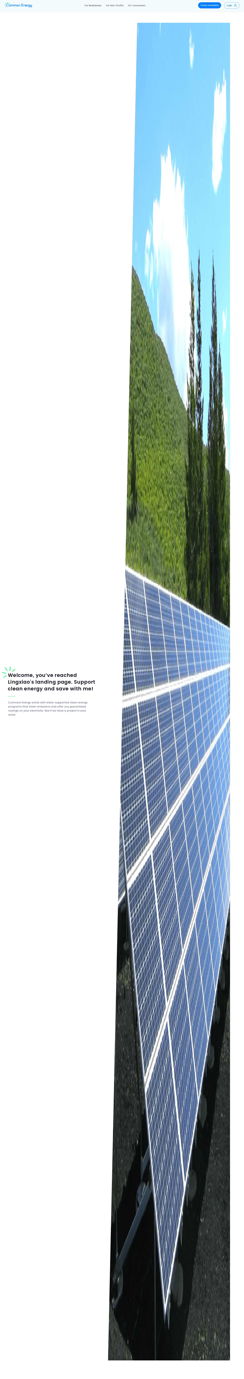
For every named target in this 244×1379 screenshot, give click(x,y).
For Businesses (93, 5)
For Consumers (137, 5)
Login (229, 5)
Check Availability (209, 5)
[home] (18, 5)
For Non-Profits (115, 5)
